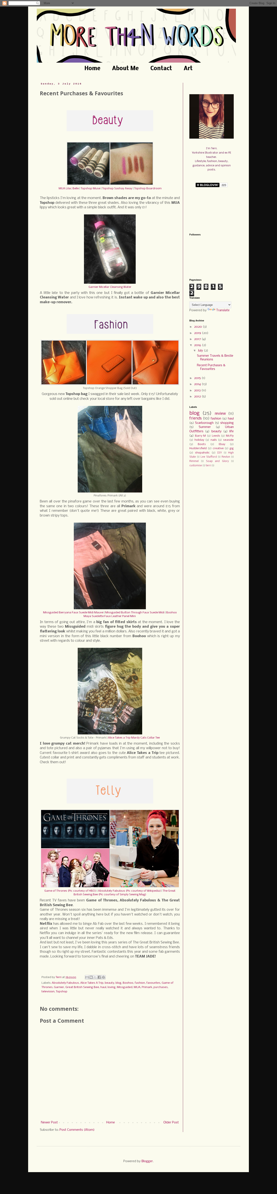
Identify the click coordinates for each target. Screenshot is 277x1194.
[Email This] (87, 977)
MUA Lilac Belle (69, 188)
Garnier (59, 987)
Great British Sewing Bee (82, 987)
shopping (227, 423)
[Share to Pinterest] (103, 977)
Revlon (226, 457)
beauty (109, 983)
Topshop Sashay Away (117, 188)
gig (232, 448)
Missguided (124, 987)
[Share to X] (95, 977)
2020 (198, 327)
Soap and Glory (217, 461)
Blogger (147, 1161)
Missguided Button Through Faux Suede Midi (134, 612)
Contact (161, 69)
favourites (153, 983)
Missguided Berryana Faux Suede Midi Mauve (73, 612)
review (220, 414)
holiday (199, 440)
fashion (140, 983)
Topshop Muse (90, 188)
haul (103, 987)
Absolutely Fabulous (65, 983)
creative (218, 448)
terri (208, 465)
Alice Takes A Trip (91, 983)
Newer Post (49, 1122)
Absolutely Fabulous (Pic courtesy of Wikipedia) (129, 890)
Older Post (171, 1122)
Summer (205, 427)
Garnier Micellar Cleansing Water (110, 287)
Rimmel (194, 461)
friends (195, 418)
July (201, 350)
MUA (137, 987)
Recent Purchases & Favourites (211, 367)
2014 (198, 384)
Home (92, 69)
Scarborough (204, 423)
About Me (125, 69)
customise (195, 465)
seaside (228, 440)
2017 (198, 339)
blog (118, 983)
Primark (147, 987)
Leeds (216, 435)
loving (112, 987)
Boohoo (128, 983)
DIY (219, 453)
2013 (197, 390)
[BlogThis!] (91, 977)
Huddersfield (198, 448)
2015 (198, 378)
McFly (230, 435)
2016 (198, 345)
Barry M (200, 435)
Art (188, 69)
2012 (198, 396)
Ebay (222, 444)
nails (214, 440)
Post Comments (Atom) (77, 1130)
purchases (160, 987)
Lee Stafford (209, 457)
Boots (202, 444)
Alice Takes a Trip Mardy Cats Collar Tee (134, 737)
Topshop (61, 991)
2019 (198, 333)
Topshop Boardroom (148, 188)
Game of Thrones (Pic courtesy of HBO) (70, 890)
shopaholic (202, 452)
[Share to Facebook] (99, 977)
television (48, 991)
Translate (223, 310)
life (231, 431)
